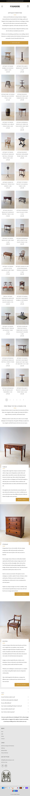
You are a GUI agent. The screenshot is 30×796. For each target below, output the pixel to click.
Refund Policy (4, 750)
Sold (2, 733)
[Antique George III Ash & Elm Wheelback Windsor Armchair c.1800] (22, 256)
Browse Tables (22, 499)
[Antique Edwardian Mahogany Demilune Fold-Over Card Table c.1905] (22, 112)
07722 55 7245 (4, 762)
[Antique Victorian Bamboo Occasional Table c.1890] (8, 56)
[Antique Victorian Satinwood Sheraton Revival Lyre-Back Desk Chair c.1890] (8, 142)
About (2, 736)
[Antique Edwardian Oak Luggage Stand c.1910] (22, 200)
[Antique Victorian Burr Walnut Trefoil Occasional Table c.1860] (8, 316)
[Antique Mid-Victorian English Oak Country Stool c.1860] (8, 84)
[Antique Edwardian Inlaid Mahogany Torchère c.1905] (8, 377)
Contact (3, 738)
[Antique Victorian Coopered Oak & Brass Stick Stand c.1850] (8, 112)
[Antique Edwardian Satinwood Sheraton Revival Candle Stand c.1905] (8, 348)
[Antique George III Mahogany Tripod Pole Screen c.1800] (8, 172)
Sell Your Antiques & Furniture (7, 745)
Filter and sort (16, 42)
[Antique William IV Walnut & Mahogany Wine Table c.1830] (22, 377)
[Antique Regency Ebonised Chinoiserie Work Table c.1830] (22, 142)
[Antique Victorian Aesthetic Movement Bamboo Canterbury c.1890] (22, 286)
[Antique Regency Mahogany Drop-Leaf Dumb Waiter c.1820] (22, 84)
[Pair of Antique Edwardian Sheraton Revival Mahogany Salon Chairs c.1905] (8, 286)
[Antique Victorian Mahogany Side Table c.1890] (8, 228)
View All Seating (21, 684)
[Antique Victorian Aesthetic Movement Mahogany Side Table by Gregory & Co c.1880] (22, 348)
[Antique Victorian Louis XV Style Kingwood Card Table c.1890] (8, 256)
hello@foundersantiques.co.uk (7, 760)
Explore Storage (21, 594)
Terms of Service (4, 752)
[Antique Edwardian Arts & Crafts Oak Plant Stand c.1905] (22, 228)
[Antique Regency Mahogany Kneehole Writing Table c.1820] (8, 200)
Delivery (3, 748)
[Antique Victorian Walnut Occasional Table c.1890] (22, 172)
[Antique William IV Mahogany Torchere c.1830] (22, 56)
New (2, 731)
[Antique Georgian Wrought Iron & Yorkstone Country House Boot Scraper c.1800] (22, 316)
